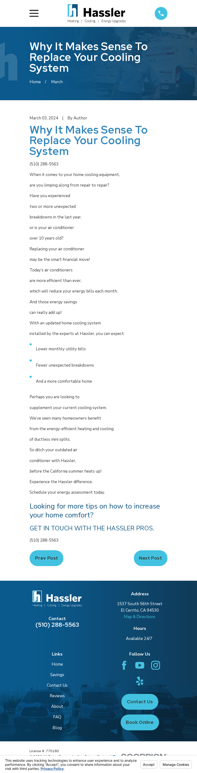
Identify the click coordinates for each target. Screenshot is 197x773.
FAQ (57, 717)
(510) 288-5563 (44, 164)
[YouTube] (139, 665)
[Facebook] (124, 665)
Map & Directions (139, 617)
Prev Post (46, 558)
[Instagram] (155, 665)
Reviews (57, 696)
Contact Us (57, 685)
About (57, 706)
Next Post (150, 558)
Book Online (140, 722)
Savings (57, 675)
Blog (57, 728)
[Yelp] (139, 681)
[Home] (96, 13)
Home (57, 664)
